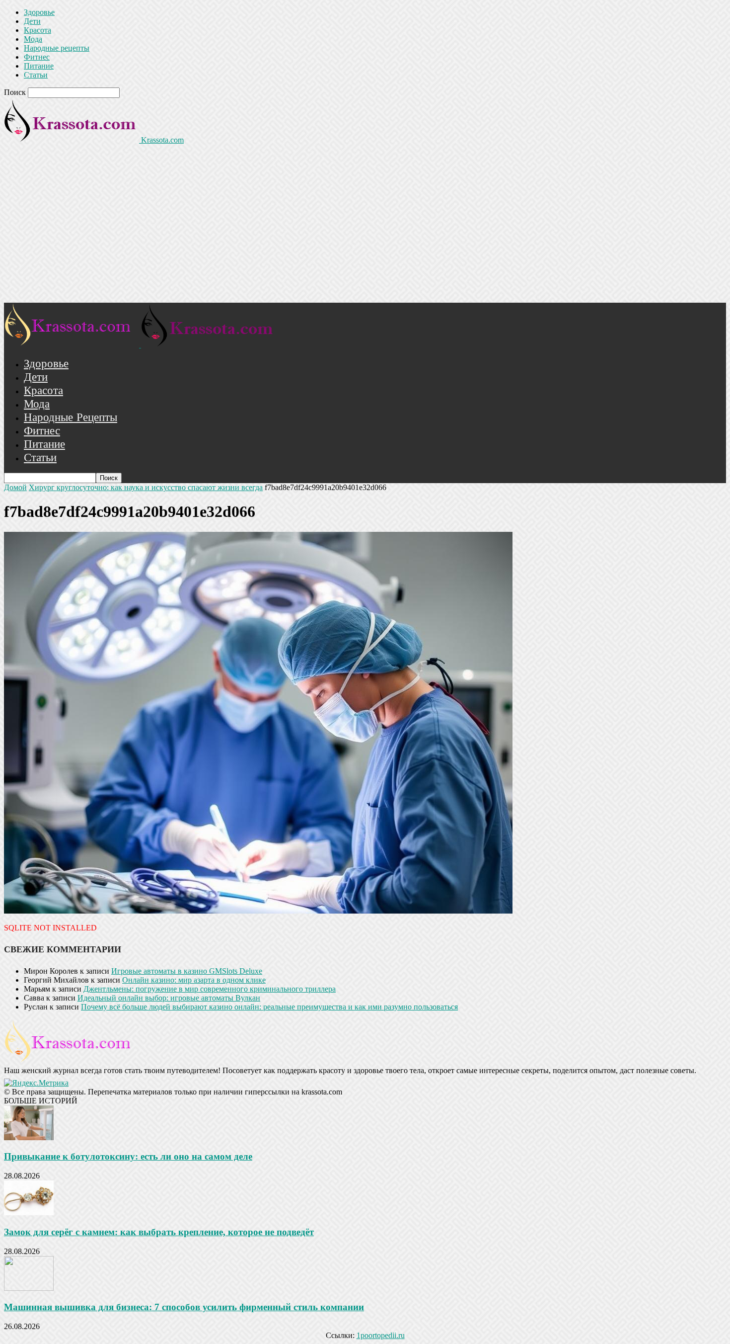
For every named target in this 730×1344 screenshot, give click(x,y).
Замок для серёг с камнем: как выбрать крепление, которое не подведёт (159, 1232)
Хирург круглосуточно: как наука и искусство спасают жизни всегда (146, 487)
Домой (15, 487)
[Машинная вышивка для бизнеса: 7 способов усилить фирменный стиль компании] (29, 1288)
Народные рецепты (56, 48)
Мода (33, 39)
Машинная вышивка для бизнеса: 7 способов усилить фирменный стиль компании (184, 1307)
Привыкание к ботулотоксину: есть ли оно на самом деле (128, 1156)
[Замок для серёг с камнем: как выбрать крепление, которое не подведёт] (29, 1212)
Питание (39, 66)
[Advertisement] (365, 228)
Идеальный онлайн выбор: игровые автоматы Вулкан (168, 998)
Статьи (36, 75)
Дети (32, 21)
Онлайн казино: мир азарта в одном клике (194, 980)
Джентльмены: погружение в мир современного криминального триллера (209, 989)
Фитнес (37, 57)
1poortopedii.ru (381, 1335)
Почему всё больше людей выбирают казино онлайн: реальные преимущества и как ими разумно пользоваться (269, 1007)
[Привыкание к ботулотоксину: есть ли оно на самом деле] (29, 1137)
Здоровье (39, 12)
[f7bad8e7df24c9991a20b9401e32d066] (258, 911)
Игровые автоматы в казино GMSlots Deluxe (186, 971)
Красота (37, 30)
